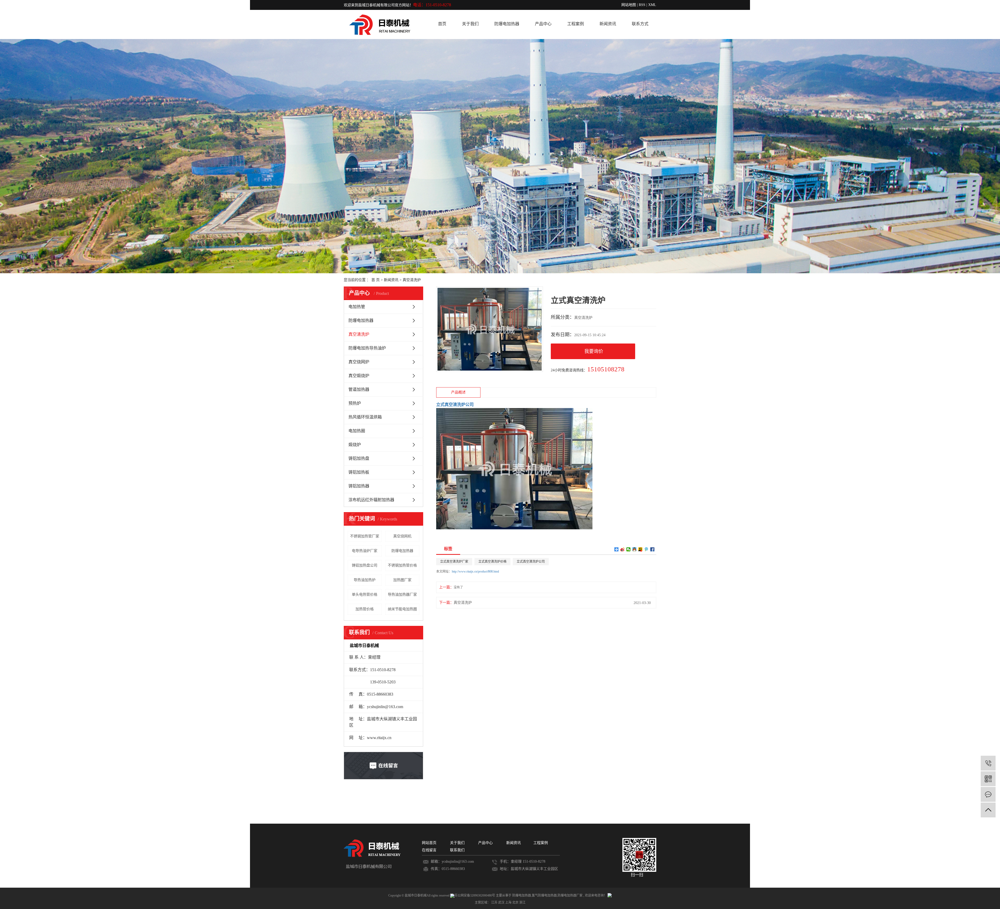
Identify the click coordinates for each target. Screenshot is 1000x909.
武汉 (501, 902)
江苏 (494, 902)
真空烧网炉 (358, 362)
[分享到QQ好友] (634, 549)
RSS (642, 5)
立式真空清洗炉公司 (531, 561)
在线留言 (429, 850)
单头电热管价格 (364, 594)
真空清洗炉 (412, 280)
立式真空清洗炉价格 (492, 561)
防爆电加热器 (506, 24)
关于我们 (470, 24)
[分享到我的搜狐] (640, 549)
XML (652, 5)
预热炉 (354, 403)
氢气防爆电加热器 (544, 895)
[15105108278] (988, 763)
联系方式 (640, 24)
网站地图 (628, 5)
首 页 (375, 280)
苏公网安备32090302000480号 (475, 895)
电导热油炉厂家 (364, 551)
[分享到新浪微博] (622, 549)
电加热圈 (356, 431)
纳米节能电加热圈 (402, 609)
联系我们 (457, 850)
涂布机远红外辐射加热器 (371, 500)
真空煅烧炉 (358, 375)
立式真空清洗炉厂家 (454, 561)
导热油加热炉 (365, 580)
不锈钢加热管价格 (402, 565)
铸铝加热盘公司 (364, 565)
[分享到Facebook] (652, 549)
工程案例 (575, 24)
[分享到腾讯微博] (646, 549)
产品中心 (543, 24)
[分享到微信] (628, 549)
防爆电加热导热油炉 (367, 348)
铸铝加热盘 (358, 458)
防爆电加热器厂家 (570, 895)
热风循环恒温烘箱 (365, 417)
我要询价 (593, 351)
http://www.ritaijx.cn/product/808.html (475, 571)
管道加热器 (358, 389)
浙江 (522, 902)
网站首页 (429, 843)
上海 (508, 902)
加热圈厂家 (402, 580)
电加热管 (356, 306)
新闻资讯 (607, 24)
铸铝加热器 (358, 486)
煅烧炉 (354, 444)
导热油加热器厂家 (402, 594)
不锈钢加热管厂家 (364, 536)
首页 (442, 24)
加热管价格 (364, 609)
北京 (515, 902)
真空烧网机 (402, 536)
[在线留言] (988, 794)
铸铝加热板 (358, 472)
